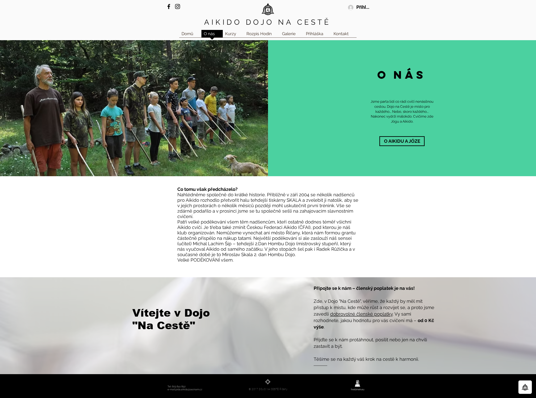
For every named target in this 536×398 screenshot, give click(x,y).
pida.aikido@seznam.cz (188, 389)
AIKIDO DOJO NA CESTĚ (267, 22)
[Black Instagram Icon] (177, 6)
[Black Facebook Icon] (168, 6)
